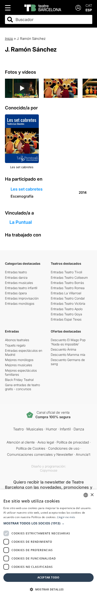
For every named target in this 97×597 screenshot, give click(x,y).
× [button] (92, 495)
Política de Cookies (30, 448)
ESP (88, 10)
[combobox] (52, 19)
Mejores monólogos (19, 360)
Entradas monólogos (19, 303)
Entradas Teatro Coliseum (69, 277)
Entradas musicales (19, 283)
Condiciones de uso (63, 448)
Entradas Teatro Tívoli (66, 272)
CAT (88, 5)
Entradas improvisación (22, 298)
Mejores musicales (18, 365)
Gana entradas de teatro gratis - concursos (22, 387)
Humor (51, 429)
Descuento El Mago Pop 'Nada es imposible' (68, 342)
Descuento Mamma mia (68, 354)
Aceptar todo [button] (48, 577)
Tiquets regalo (15, 345)
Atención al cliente (21, 442)
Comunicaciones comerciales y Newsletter (40, 454)
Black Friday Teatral (19, 380)
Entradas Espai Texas (66, 319)
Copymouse (48, 470)
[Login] (78, 8)
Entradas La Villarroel (66, 293)
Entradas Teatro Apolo (67, 309)
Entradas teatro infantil (21, 288)
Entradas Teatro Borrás (67, 283)
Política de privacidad (73, 442)
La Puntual (20, 222)
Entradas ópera (16, 293)
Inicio (9, 38)
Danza (79, 429)
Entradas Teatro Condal (68, 298)
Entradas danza (16, 277)
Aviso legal (45, 442)
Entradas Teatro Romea (68, 288)
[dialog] (48, 543)
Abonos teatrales (17, 340)
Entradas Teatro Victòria (68, 303)
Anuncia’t (83, 454)
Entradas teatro (16, 272)
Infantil (65, 429)
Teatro (18, 429)
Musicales (34, 429)
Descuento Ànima (63, 349)
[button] (48, 523)
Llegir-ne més (66, 517)
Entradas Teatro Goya (66, 314)
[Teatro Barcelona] (42, 8)
